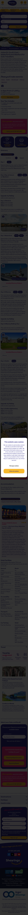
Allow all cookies (14, 471)
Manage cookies (14, 466)
